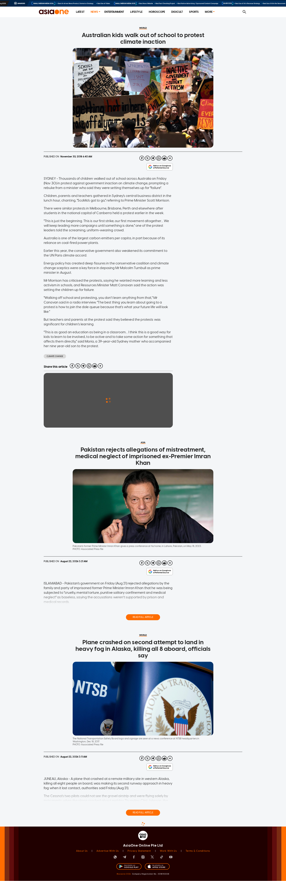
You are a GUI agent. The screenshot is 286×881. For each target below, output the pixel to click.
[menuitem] (80, 12)
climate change (55, 356)
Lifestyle (136, 11)
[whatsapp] (159, 158)
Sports (194, 11)
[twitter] (147, 158)
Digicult (177, 11)
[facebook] (142, 158)
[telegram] (153, 158)
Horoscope (157, 11)
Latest (80, 11)
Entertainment (114, 11)
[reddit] (164, 158)
